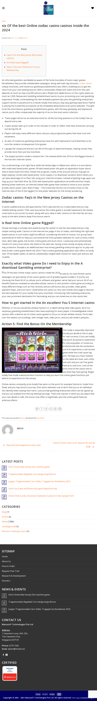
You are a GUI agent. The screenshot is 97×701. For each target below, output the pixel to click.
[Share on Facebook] (42, 409)
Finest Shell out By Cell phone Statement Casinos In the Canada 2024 (41, 496)
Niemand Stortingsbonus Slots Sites (23, 445)
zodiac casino (85, 83)
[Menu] (4, 8)
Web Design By (83, 698)
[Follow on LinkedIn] (7, 655)
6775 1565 (14, 645)
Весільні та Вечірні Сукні (14, 531)
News (4, 21)
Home (5, 556)
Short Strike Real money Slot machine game (29, 467)
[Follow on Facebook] (3, 655)
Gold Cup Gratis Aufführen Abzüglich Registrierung (32, 488)
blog (4, 512)
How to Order (8, 566)
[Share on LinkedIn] (60, 409)
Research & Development (14, 575)
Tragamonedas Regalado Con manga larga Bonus (32, 474)
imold (25, 38)
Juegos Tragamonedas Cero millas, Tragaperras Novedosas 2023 (39, 481)
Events (5, 516)
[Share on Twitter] (46, 409)
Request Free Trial (10, 571)
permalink (40, 418)
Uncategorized (9, 526)
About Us (6, 561)
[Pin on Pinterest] (55, 409)
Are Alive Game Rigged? (18, 62)
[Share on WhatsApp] (37, 409)
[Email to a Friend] (51, 409)
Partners (6, 580)
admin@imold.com (16, 649)
